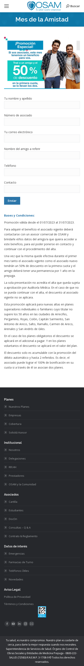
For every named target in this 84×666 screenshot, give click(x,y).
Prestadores (16, 476)
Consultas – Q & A (20, 527)
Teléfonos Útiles (19, 571)
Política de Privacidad (17, 597)
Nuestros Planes (19, 406)
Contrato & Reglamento (23, 536)
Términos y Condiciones (19, 604)
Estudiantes (16, 510)
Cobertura (15, 424)
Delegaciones (17, 458)
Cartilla (13, 502)
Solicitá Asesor (18, 432)
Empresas (15, 415)
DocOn (13, 519)
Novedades (16, 579)
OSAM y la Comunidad (22, 484)
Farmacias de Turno (21, 562)
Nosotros (14, 450)
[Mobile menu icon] (6, 6)
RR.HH (12, 467)
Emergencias (17, 553)
